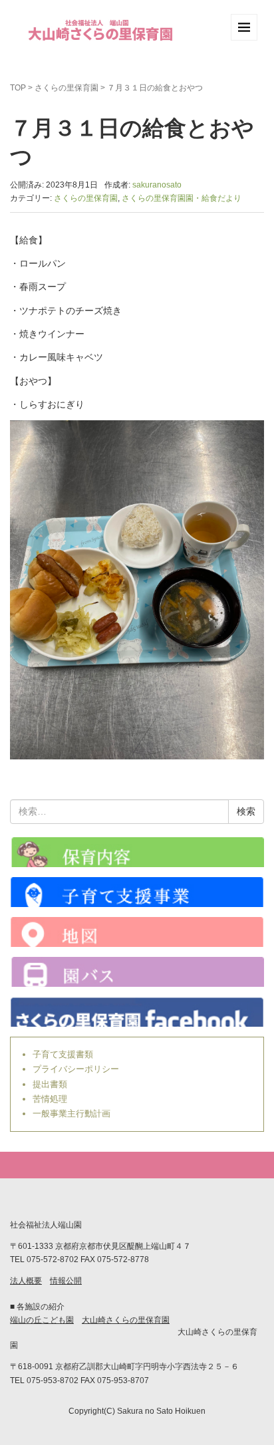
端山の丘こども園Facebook (137, 1012)
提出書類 (50, 1084)
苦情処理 (50, 1099)
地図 (137, 932)
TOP (18, 87)
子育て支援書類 (63, 1054)
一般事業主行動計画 (71, 1113)
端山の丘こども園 (42, 1320)
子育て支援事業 (137, 892)
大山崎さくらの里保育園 (126, 1320)
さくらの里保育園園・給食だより (181, 198)
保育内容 (137, 852)
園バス (137, 972)
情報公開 (66, 1280)
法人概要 (26, 1280)
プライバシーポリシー (76, 1069)
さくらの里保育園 (66, 87)
